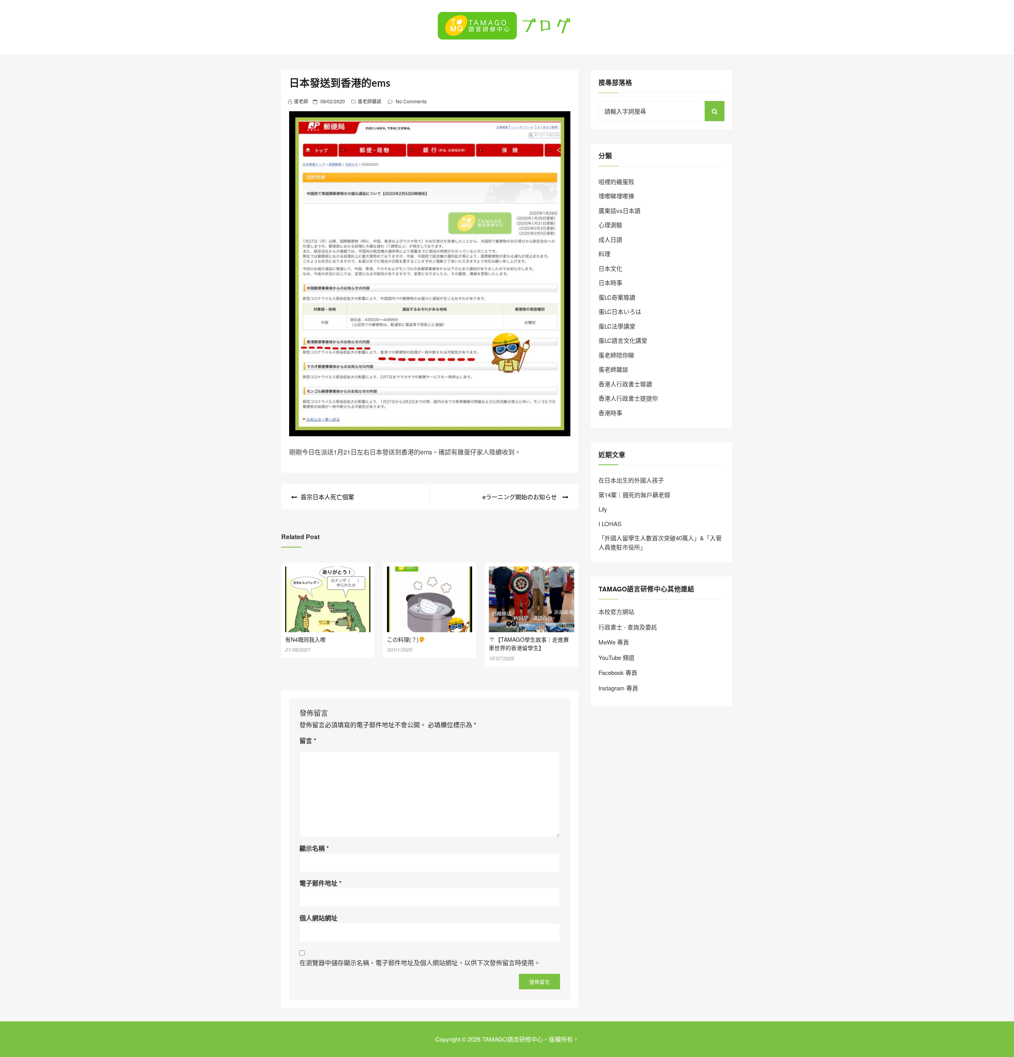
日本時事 (610, 282)
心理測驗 (610, 225)
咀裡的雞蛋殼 (616, 181)
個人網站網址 (318, 917)
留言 (307, 740)
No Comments (411, 101)
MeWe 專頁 (613, 642)
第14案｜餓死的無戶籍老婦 (634, 494)
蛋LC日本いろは (619, 311)
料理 (604, 253)
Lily (602, 509)
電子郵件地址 (320, 883)
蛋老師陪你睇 (616, 355)
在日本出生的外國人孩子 (631, 480)
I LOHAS (609, 523)
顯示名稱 (314, 848)
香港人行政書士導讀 (625, 384)
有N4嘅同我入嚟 (305, 639)
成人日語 (610, 239)
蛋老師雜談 (369, 101)
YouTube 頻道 (616, 657)
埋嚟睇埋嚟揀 (616, 196)
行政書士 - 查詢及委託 (627, 627)
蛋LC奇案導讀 (616, 297)
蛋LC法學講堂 (616, 326)
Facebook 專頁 (617, 672)
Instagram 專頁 (618, 688)
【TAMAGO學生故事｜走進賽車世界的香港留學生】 (529, 643)
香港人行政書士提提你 (628, 398)
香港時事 (610, 413)
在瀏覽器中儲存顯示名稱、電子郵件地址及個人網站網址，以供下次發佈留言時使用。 (419, 962)
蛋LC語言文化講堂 (622, 340)
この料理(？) (403, 639)
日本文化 (610, 268)
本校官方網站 (616, 611)
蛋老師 (301, 101)
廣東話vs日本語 (619, 210)
